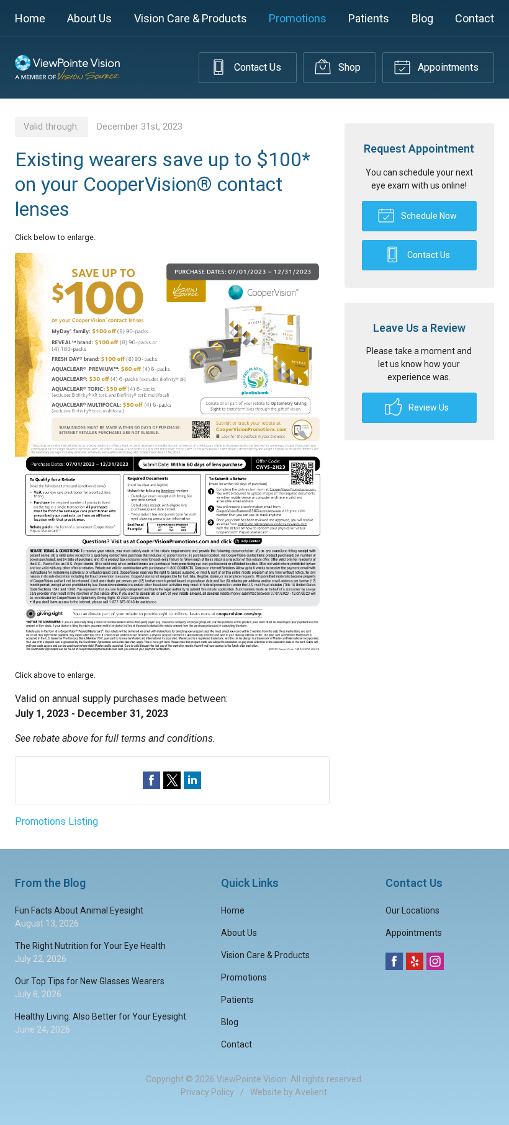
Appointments (447, 67)
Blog (422, 18)
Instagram (435, 961)
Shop (348, 67)
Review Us (428, 407)
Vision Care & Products (190, 18)
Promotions (298, 18)
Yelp (414, 961)
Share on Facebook (151, 780)
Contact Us (256, 67)
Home (30, 18)
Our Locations (412, 910)
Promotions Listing (56, 821)
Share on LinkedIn (192, 780)
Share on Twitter (172, 780)
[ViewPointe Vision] (67, 67)
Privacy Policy (207, 1092)
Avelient (311, 1092)
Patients (368, 18)
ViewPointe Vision (252, 1079)
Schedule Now (428, 216)
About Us (89, 18)
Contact (474, 18)
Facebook (394, 961)
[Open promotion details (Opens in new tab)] (172, 456)
